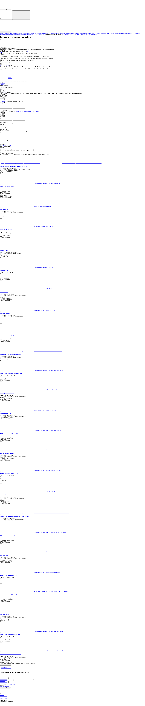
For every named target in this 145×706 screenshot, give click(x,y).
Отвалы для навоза (113, 33)
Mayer (71, 34)
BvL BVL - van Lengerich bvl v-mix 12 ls (10, 654)
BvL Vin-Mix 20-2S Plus (6, 495)
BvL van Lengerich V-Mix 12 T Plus (9, 473)
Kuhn (66, 34)
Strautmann (83, 34)
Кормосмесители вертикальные (23, 33)
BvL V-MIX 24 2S (3, 680)
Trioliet (88, 34)
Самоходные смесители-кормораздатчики (49, 33)
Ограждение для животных (134, 33)
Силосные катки (17, 34)
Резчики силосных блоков (77, 33)
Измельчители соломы (35, 33)
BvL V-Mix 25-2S (4, 270)
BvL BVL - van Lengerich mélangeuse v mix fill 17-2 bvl (14, 516)
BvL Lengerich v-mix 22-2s (7, 393)
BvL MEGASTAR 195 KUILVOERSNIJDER (10, 354)
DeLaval (62, 34)
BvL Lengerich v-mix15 (6, 413)
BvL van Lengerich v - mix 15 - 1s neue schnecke (12, 535)
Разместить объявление (5, 197)
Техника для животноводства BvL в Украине (9, 684)
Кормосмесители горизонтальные (65, 33)
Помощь (4, 686)
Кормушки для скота (105, 33)
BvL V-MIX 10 (2, 674)
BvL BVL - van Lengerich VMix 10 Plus (10, 634)
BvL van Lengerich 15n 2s (7, 453)
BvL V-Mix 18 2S (4, 555)
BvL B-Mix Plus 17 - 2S (6, 229)
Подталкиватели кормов (123, 33)
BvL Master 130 (4, 250)
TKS (86, 34)
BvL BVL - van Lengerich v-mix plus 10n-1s (11, 373)
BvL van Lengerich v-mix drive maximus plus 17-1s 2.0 (14, 166)
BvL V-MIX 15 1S (3, 679)
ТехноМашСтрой (93, 34)
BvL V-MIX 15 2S (3, 682)
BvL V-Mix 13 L (4, 292)
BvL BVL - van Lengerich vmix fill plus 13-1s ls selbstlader (15, 595)
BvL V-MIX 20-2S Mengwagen (7, 335)
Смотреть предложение (5, 664)
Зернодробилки (86, 33)
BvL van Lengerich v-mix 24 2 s (8, 186)
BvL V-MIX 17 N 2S (5, 313)
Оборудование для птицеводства (7, 34)
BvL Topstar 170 (4, 209)
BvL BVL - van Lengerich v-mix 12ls (9, 433)
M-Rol (68, 34)
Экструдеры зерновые (26, 34)
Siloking (78, 34)
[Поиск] (21, 15)
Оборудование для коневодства (37, 34)
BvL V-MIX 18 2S (3, 678)
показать (2, 144)
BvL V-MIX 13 (2, 681)
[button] (72, 26)
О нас (1, 686)
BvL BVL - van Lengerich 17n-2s (8, 575)
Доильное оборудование (95, 33)
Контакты (8, 686)
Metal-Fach (74, 34)
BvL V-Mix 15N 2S (4, 614)
